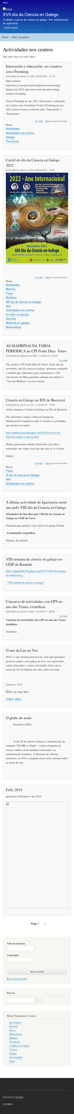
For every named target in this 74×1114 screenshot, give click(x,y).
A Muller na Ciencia (19, 1045)
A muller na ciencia (17, 314)
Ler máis (39, 121)
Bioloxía (10, 289)
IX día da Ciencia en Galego (23, 475)
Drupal (19, 1097)
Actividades (13, 128)
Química (11, 318)
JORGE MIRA (13, 699)
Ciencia (13, 1049)
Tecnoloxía (12, 141)
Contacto (8, 1104)
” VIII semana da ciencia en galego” (25, 582)
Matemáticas (13, 327)
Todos (12, 1061)
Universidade (15, 1057)
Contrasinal (12, 955)
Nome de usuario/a (16, 943)
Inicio (5, 2)
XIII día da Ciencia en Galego (23, 302)
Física (9, 293)
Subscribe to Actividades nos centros (4, 932)
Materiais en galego (18, 323)
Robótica (11, 297)
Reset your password (17, 978)
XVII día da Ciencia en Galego (30, 14)
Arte (8, 306)
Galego (10, 137)
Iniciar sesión (11, 27)
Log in (48, 121)
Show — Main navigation (15, 37)
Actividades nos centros (20, 133)
